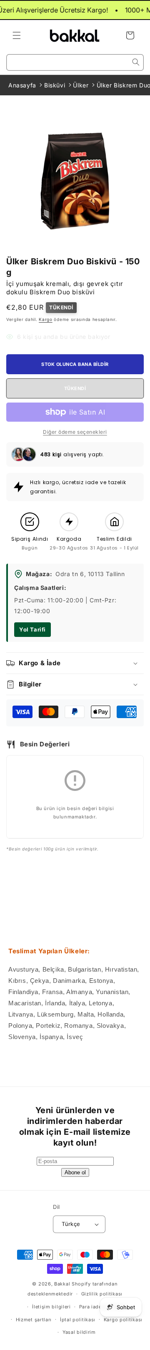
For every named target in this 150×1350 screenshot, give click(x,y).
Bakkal (62, 1284)
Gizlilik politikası (101, 1294)
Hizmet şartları (34, 1320)
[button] (17, 35)
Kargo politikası (123, 1320)
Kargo (45, 319)
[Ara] (136, 62)
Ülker (80, 85)
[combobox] (75, 62)
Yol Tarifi (32, 629)
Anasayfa (22, 85)
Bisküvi (54, 85)
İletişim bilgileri (51, 1307)
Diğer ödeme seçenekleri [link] (75, 432)
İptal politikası (77, 1320)
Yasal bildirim (79, 1332)
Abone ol (75, 1172)
